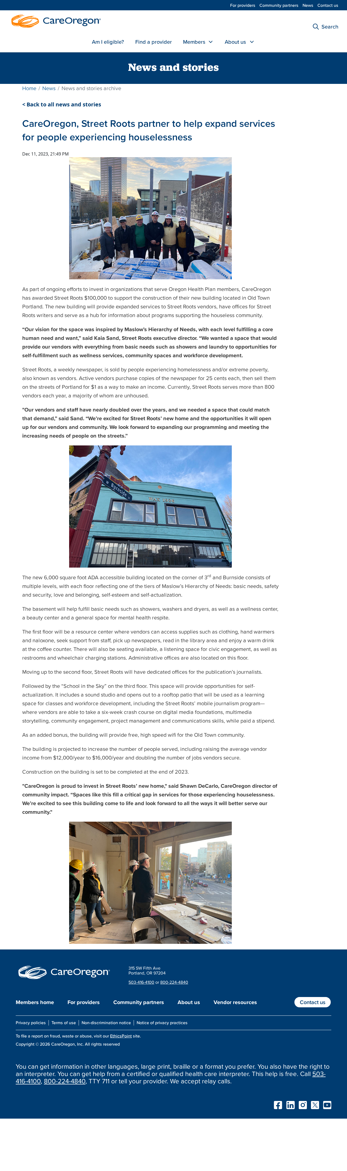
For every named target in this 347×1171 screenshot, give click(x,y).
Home (29, 88)
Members (194, 42)
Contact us (327, 5)
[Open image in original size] (55, 20)
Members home (35, 1002)
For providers (242, 5)
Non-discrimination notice (106, 1022)
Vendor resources (235, 1002)
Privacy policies (31, 1022)
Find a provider (153, 42)
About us (235, 42)
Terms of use (64, 1022)
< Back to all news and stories (61, 104)
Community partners (278, 5)
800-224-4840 (174, 982)
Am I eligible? (108, 42)
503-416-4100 (141, 982)
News (308, 5)
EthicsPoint (121, 1035)
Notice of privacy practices (162, 1022)
